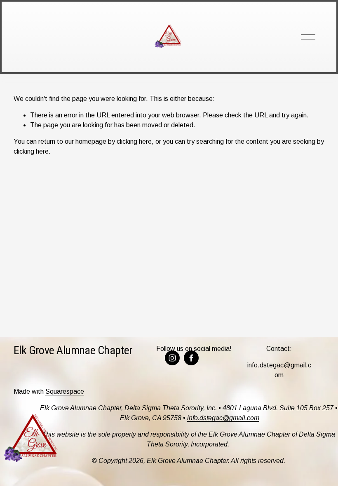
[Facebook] (191, 357)
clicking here (134, 141)
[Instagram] (172, 357)
